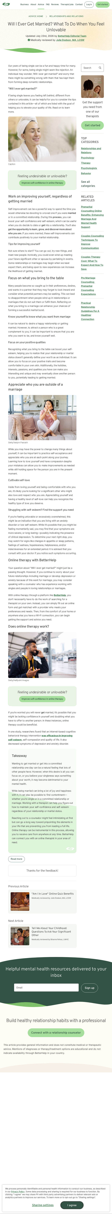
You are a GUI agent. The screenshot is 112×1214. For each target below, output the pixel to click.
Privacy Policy (17, 1191)
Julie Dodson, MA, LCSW (70, 40)
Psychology (87, 157)
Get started (102, 4)
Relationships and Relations (66, 16)
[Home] (6, 5)
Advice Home (36, 16)
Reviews (55, 4)
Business (24, 4)
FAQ (48, 4)
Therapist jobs (67, 4)
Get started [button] (92, 125)
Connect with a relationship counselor (56, 1033)
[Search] (101, 68)
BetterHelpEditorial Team (72, 35)
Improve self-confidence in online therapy (42, 183)
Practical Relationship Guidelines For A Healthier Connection (90, 311)
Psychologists (89, 168)
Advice (41, 4)
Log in (89, 4)
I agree (72, 1205)
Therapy (85, 162)
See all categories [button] (88, 184)
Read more (16, 859)
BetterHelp (60, 595)
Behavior (86, 173)
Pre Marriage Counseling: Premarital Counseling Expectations (88, 286)
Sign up (89, 988)
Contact (79, 4)
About (33, 4)
